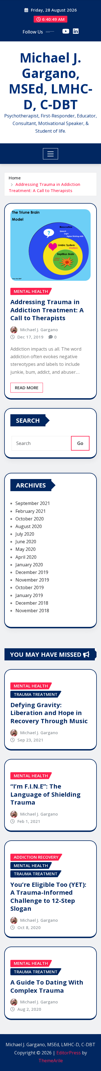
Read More (26, 387)
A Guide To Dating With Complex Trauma (46, 986)
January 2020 (29, 565)
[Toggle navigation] (50, 153)
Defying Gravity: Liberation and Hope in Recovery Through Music (49, 712)
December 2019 (31, 572)
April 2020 (25, 557)
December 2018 (31, 603)
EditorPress (68, 1053)
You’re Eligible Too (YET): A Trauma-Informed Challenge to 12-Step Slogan (48, 896)
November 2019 (32, 580)
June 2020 (25, 541)
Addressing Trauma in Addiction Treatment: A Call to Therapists (47, 309)
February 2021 (30, 511)
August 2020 (28, 526)
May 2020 (25, 549)
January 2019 (29, 595)
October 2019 (29, 587)
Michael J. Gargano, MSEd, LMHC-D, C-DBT (50, 81)
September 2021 (32, 503)
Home (15, 178)
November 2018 (32, 610)
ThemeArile (50, 1060)
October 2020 (29, 519)
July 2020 (24, 534)
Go (80, 443)
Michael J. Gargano (39, 329)
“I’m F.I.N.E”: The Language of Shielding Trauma (45, 794)
